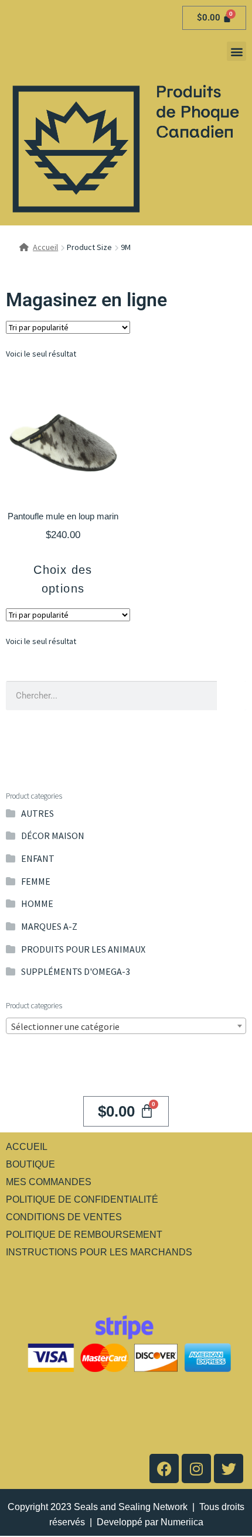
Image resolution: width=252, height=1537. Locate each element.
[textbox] (126, 1026)
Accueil (45, 247)
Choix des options (63, 579)
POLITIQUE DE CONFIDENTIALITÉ (82, 1199)
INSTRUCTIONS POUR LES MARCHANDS (99, 1252)
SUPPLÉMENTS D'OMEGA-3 (75, 971)
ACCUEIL (26, 1147)
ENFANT (38, 858)
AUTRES (37, 813)
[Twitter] (228, 1468)
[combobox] (126, 1026)
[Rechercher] (231, 695)
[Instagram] (196, 1468)
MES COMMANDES (48, 1182)
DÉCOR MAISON (52, 835)
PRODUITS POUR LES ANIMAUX (83, 949)
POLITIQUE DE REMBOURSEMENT (84, 1235)
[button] (236, 51)
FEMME (35, 881)
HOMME (37, 903)
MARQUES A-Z (49, 926)
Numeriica (182, 1522)
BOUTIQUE (30, 1164)
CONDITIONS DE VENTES (64, 1217)
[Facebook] (164, 1468)
